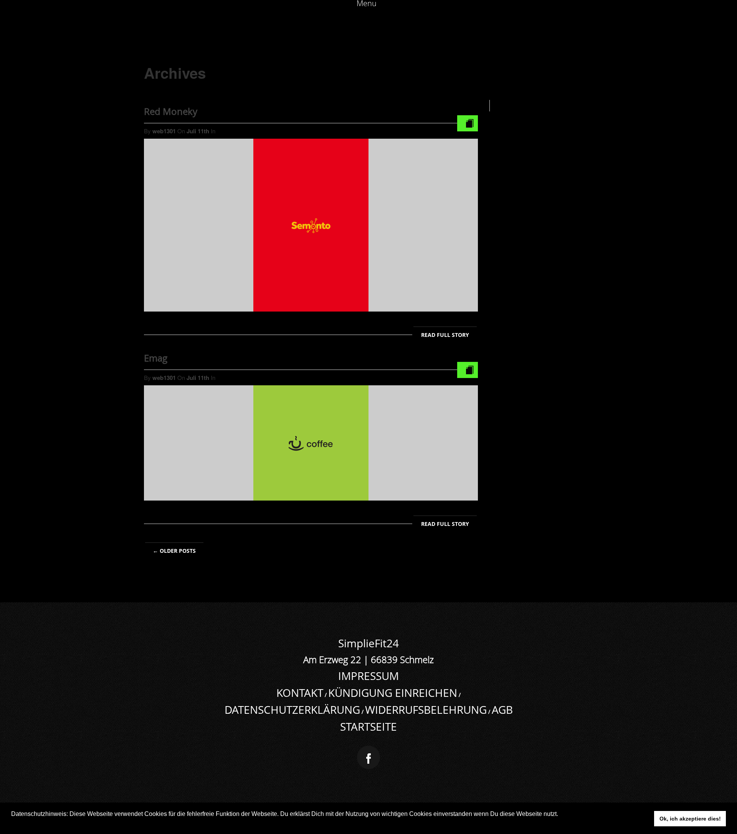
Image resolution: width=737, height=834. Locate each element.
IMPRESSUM (368, 676)
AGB (502, 710)
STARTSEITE (368, 727)
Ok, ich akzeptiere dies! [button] (690, 819)
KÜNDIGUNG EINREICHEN (392, 693)
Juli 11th (199, 131)
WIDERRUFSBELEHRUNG (426, 710)
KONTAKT (299, 693)
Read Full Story (445, 334)
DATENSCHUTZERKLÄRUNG (292, 710)
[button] (12, 824)
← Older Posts (174, 550)
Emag (155, 358)
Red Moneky (170, 111)
